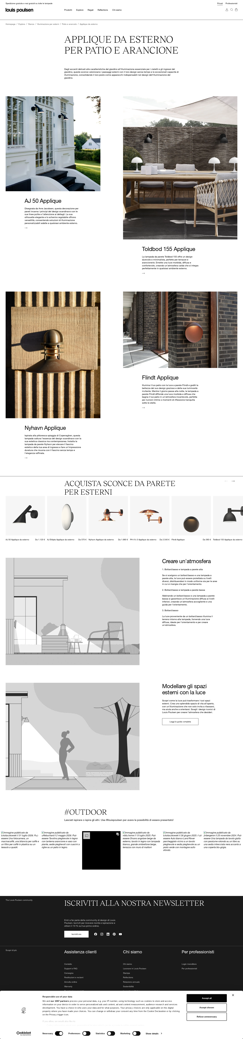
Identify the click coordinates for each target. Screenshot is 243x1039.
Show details (152, 1033)
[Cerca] (231, 12)
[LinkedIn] (108, 934)
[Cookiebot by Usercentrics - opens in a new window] (24, 1033)
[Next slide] (233, 481)
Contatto (68, 964)
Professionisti (231, 3)
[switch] (86, 1033)
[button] (20, 850)
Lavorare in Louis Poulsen (134, 968)
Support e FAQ (70, 968)
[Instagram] (101, 934)
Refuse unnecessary (207, 1016)
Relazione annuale (131, 982)
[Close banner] (233, 995)
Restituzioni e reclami (73, 977)
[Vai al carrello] (236, 12)
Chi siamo (127, 964)
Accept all (207, 998)
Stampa (126, 973)
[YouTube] (120, 934)
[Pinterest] (114, 934)
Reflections (128, 977)
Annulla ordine (70, 982)
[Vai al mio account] (226, 12)
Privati (220, 3)
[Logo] (19, 10)
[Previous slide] (226, 481)
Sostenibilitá (128, 986)
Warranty (68, 986)
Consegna (68, 973)
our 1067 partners (60, 1001)
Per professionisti (189, 968)
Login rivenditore (189, 964)
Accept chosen (206, 1007)
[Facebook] (95, 934)
